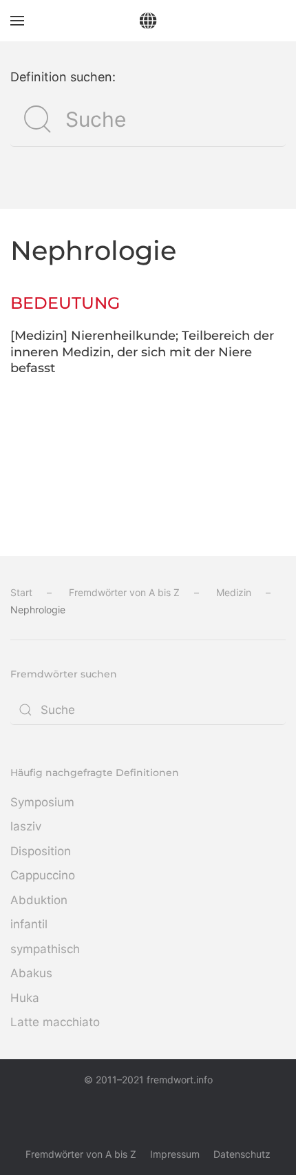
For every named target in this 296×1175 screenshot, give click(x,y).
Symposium (42, 802)
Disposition (40, 851)
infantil (28, 924)
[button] (17, 20)
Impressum (175, 1154)
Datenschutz (242, 1154)
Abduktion (38, 900)
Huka (24, 998)
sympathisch (45, 949)
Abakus (31, 973)
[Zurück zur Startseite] (148, 20)
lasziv (25, 826)
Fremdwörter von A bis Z (80, 1154)
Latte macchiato (55, 1022)
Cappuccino (42, 875)
